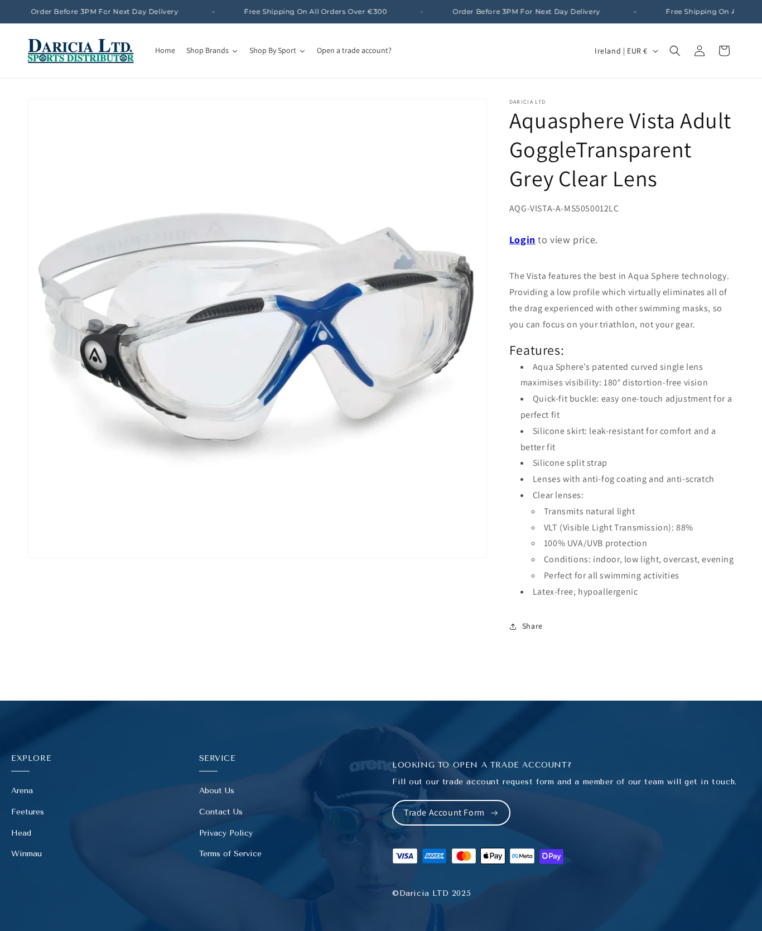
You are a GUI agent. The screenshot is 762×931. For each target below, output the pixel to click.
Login (522, 239)
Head (21, 833)
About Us (216, 790)
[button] (675, 50)
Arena (22, 790)
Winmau (26, 853)
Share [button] (532, 626)
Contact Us (221, 812)
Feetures (27, 812)
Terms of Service (230, 853)
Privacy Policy (226, 833)
